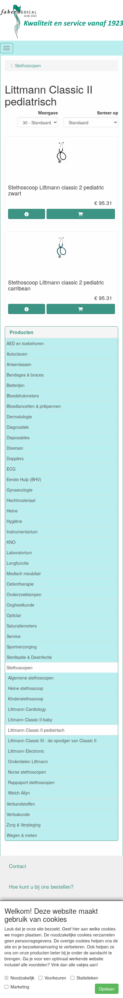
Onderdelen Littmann (28, 761)
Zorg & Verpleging (24, 825)
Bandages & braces (25, 375)
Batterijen (15, 385)
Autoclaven (17, 354)
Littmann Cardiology (27, 709)
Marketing (19, 987)
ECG (11, 469)
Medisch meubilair (24, 573)
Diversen (15, 448)
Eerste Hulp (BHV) (24, 479)
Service (14, 636)
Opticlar (14, 615)
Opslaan (107, 989)
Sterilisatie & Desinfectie (29, 657)
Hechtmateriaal (21, 500)
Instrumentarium (22, 532)
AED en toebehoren (25, 343)
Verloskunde (18, 814)
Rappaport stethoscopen (31, 782)
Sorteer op (107, 113)
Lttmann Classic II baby (30, 720)
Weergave (48, 113)
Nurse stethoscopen (27, 772)
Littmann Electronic (26, 751)
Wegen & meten (22, 835)
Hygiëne (14, 521)
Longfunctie (18, 563)
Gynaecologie (20, 490)
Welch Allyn (19, 793)
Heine (12, 511)
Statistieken (87, 978)
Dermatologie (19, 417)
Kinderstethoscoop (25, 699)
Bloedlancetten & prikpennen (34, 406)
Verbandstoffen (21, 804)
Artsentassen (19, 364)
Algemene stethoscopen (31, 678)
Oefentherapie (20, 584)
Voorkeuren (55, 978)
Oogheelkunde (20, 605)
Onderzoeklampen (24, 594)
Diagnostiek (18, 427)
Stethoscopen (20, 668)
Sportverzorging (22, 647)
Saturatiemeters (22, 626)
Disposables (18, 437)
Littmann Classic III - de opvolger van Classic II (52, 740)
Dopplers (15, 458)
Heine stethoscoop (25, 688)
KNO (11, 542)
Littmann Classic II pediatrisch (36, 730)
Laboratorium (19, 552)
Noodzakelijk (22, 978)
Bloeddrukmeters (23, 396)
